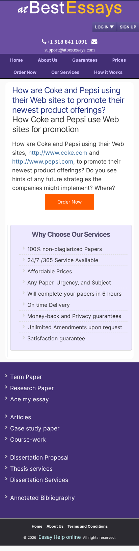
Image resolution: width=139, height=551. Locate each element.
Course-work (28, 439)
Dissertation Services (39, 479)
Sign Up (128, 26)
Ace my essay (29, 399)
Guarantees (85, 60)
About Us (47, 60)
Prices (119, 60)
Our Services (65, 72)
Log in (104, 26)
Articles (20, 417)
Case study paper (34, 428)
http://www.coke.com (57, 152)
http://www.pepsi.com (42, 161)
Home (16, 60)
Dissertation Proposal (39, 457)
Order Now (24, 72)
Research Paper (32, 387)
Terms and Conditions (87, 526)
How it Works (108, 72)
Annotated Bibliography (42, 497)
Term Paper (26, 376)
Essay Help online (59, 537)
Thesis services (31, 468)
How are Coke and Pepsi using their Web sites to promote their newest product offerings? (68, 100)
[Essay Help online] (69, 14)
